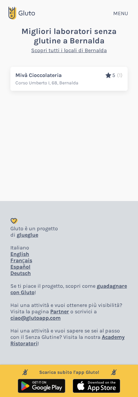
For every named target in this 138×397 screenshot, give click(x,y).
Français (21, 260)
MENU (120, 13)
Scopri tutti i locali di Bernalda (69, 50)
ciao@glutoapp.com (35, 318)
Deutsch (20, 273)
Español (20, 267)
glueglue (27, 235)
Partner (59, 311)
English (19, 254)
